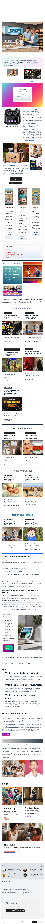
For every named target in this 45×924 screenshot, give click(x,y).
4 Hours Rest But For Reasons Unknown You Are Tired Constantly (13, 875)
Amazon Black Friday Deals (15, 178)
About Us (4, 891)
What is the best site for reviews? (13, 251)
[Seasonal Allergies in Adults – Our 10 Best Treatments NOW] (33, 534)
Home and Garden (7, 475)
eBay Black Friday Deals (16, 183)
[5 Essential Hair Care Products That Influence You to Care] (12, 447)
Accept (34, 921)
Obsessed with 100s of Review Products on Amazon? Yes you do (14, 870)
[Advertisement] (22, 10)
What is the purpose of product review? (14, 254)
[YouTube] (9, 881)
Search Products (22, 89)
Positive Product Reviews (11, 252)
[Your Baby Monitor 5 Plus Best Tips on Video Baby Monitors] (33, 490)
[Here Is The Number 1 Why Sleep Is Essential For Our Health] (25, 870)
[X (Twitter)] (4, 881)
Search (22, 99)
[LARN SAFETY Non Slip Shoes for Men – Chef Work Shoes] (12, 328)
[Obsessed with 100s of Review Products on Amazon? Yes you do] (4, 870)
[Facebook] (2, 881)
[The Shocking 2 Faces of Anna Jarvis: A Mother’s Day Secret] (12, 365)
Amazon (32, 140)
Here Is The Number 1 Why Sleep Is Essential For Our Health (35, 870)
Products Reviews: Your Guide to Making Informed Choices (18, 248)
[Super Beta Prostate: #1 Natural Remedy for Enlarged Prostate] (33, 328)
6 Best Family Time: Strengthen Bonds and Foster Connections (16, 889)
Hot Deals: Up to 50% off (22, 778)
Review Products (29, 349)
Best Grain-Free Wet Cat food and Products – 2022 (13, 894)
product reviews (36, 62)
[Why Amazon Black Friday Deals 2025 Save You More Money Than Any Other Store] (12, 404)
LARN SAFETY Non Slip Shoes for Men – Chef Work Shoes (11, 317)
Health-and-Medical (8, 519)
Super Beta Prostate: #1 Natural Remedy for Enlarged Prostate (32, 317)
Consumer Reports (20, 688)
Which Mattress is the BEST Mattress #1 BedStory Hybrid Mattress (12, 479)
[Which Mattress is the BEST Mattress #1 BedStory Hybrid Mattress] (12, 490)
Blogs (7, 257)
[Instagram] (6, 881)
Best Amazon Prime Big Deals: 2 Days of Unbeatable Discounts (16, 892)
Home (5, 740)
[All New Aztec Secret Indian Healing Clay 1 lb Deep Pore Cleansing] (33, 447)
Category (23, 94)
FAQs (7, 249)
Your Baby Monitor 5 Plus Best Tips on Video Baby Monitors (32, 479)
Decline (40, 921)
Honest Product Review (11, 255)
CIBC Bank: (12, 292)
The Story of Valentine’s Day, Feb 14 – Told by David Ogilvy (33, 353)
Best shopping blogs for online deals (10, 350)
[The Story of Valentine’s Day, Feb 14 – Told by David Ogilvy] (33, 364)
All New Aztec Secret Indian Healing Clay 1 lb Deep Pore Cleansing (31, 437)
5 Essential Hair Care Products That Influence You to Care (11, 437)
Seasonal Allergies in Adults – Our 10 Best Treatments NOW (31, 523)
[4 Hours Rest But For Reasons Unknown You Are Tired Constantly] (4, 875)
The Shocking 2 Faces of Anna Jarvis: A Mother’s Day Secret (11, 354)
